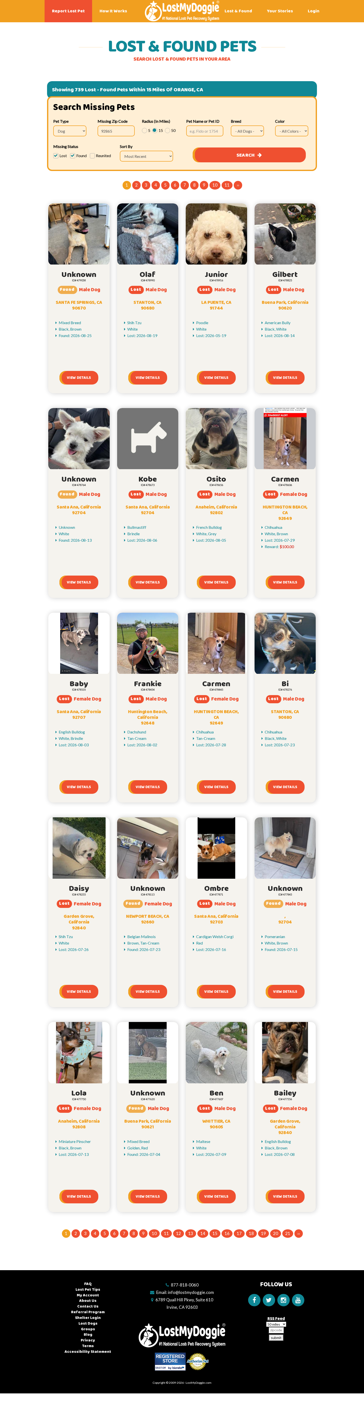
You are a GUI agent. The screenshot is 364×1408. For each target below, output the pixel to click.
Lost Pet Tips (88, 1290)
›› (238, 185)
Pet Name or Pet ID (202, 121)
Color (280, 121)
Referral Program (88, 1312)
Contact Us (88, 1306)
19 (263, 1233)
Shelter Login (88, 1318)
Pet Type (61, 121)
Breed (236, 121)
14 (202, 1233)
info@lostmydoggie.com (191, 1292)
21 (287, 1233)
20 (275, 1233)
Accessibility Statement (88, 1352)
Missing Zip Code (113, 121)
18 (251, 1233)
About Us (88, 1301)
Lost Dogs (88, 1323)
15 (214, 1233)
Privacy (88, 1340)
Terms (88, 1346)
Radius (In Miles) (156, 121)
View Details (79, 378)
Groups (88, 1329)
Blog (88, 1335)
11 (227, 185)
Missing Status (65, 146)
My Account (88, 1295)
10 (214, 185)
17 (239, 1233)
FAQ (88, 1284)
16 (227, 1233)
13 (190, 1233)
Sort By (126, 146)
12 (178, 1233)
